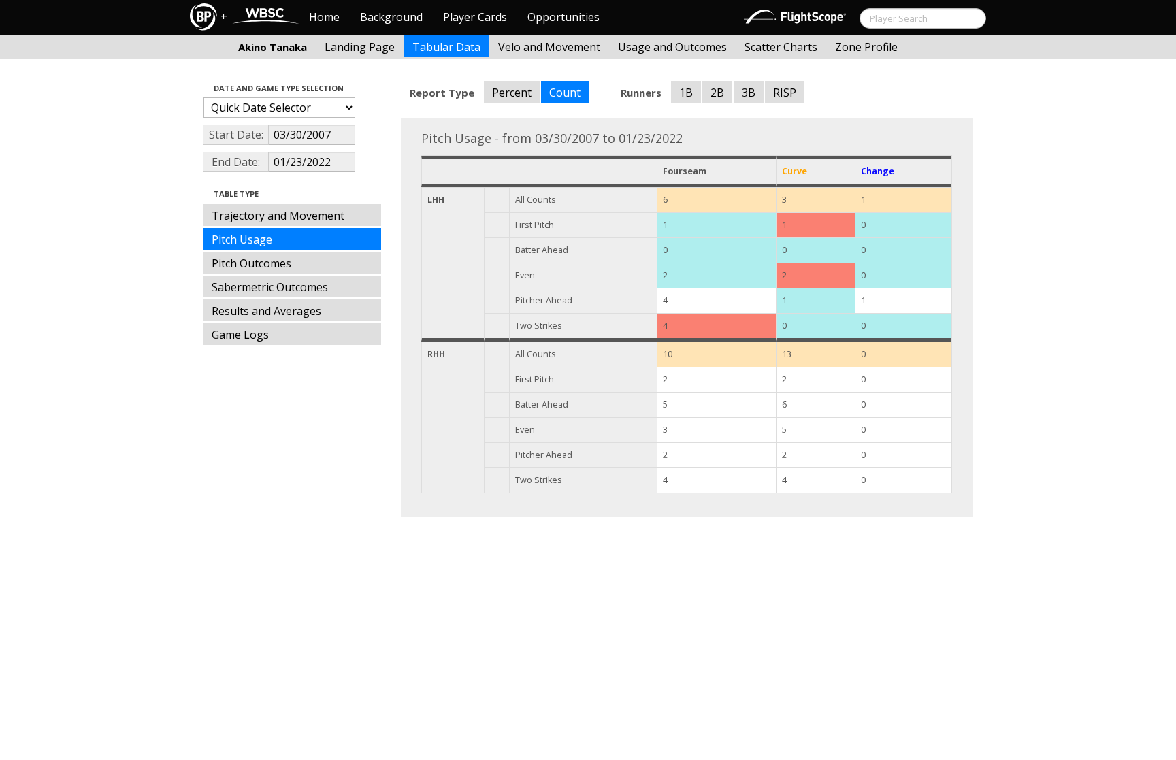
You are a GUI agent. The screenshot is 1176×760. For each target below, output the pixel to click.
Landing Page (360, 46)
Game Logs (240, 334)
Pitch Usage (242, 239)
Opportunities (563, 17)
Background (391, 17)
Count (565, 92)
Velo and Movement (549, 46)
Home (324, 17)
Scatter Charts (781, 46)
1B (686, 92)
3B (748, 92)
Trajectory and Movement (278, 215)
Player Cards (475, 17)
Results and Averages (266, 310)
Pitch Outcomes (251, 263)
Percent (512, 92)
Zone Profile (866, 46)
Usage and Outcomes (672, 46)
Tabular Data (446, 46)
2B (717, 92)
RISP (784, 92)
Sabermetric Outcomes (270, 287)
